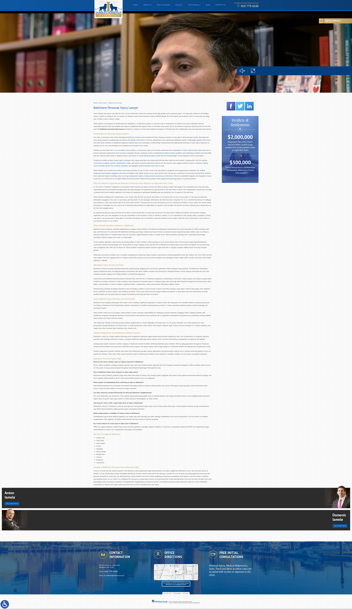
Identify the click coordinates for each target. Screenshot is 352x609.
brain (117, 140)
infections (169, 176)
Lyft (98, 156)
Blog (208, 5)
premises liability (202, 163)
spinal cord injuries (128, 140)
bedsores (159, 176)
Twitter (240, 106)
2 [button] (241, 156)
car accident (121, 150)
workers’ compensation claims (120, 163)
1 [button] (239, 156)
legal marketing (182, 602)
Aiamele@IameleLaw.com (115, 575)
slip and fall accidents (112, 166)
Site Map (185, 593)
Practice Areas (163, 5)
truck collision (131, 150)
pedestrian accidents (162, 153)
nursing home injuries (136, 176)
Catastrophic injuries (195, 140)
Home (135, 5)
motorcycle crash (144, 150)
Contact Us (220, 5)
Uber (209, 153)
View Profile (12, 503)
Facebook (231, 106)
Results (179, 5)
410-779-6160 (249, 6)
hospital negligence (112, 173)
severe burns (140, 140)
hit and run (162, 156)
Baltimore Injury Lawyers (100, 103)
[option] (240, 143)
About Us (147, 5)
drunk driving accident (147, 156)
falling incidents (149, 176)
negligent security (138, 166)
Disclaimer (176, 593)
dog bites (124, 166)
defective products (153, 163)
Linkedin (249, 106)
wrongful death (120, 179)
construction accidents (101, 163)
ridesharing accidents (193, 153)
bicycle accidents (176, 153)
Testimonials (194, 5)
